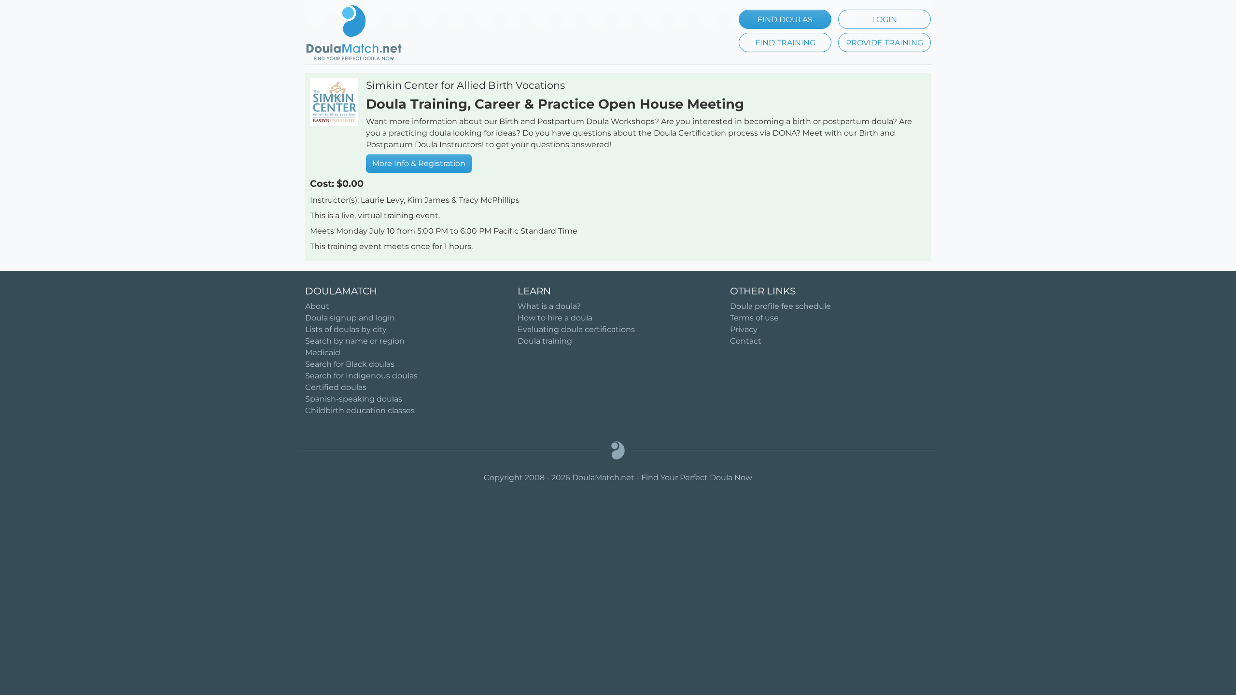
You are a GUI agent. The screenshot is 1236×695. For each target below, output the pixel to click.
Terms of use (754, 317)
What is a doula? (549, 306)
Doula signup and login (350, 317)
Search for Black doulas (349, 364)
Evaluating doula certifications (576, 329)
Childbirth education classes (360, 410)
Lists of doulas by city (346, 329)
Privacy (744, 329)
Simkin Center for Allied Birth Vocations (465, 85)
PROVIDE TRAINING (884, 42)
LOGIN (884, 19)
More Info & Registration (418, 163)
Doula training (545, 341)
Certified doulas (335, 387)
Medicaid (322, 352)
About (317, 306)
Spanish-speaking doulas (353, 398)
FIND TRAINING (785, 42)
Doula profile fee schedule (780, 306)
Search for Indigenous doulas (361, 375)
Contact (745, 341)
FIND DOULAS (785, 19)
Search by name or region (355, 341)
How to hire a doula (555, 317)
